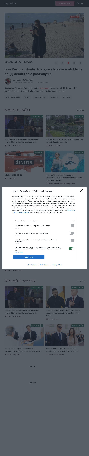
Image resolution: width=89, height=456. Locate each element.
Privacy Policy (57, 265)
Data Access (44, 265)
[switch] (71, 225)
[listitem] (44, 221)
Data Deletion (32, 265)
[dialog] (44, 228)
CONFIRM (29, 257)
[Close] (82, 191)
